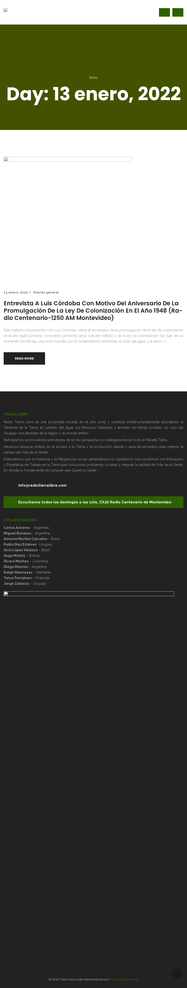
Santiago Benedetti (124, 979)
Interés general (46, 292)
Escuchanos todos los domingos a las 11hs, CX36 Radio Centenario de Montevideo (94, 502)
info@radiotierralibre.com (42, 485)
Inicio (93, 77)
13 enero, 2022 (16, 292)
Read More (24, 358)
